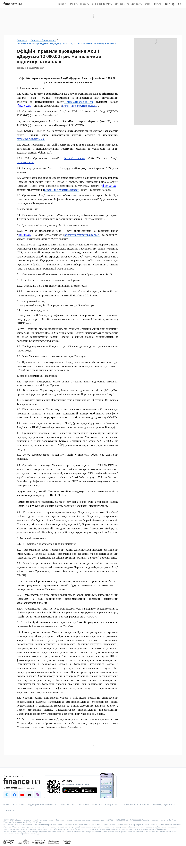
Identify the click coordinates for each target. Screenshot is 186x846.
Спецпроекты (113, 805)
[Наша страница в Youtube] (22, 794)
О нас (6, 805)
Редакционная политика (42, 805)
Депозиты (137, 4)
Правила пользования (136, 805)
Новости (62, 4)
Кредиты (84, 4)
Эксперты (83, 805)
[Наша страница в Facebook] (14, 794)
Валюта (74, 4)
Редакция (18, 805)
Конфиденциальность (165, 805)
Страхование (122, 4)
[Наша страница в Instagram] (37, 794)
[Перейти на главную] (12, 4)
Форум (157, 4)
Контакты (9, 811)
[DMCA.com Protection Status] (8, 845)
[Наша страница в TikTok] (29, 794)
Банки (148, 4)
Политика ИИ (67, 805)
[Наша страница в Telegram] (6, 794)
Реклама (97, 805)
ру (168, 4)
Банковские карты (102, 4)
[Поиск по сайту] (180, 4)
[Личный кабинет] (174, 4)
